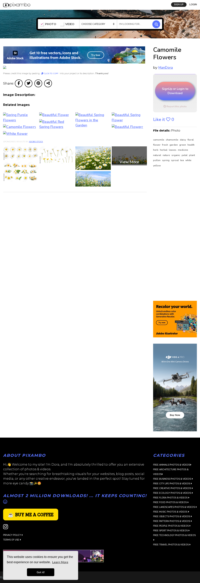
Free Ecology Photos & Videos (172, 493)
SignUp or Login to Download (175, 91)
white (188, 160)
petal (185, 155)
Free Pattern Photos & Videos (172, 521)
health (191, 144)
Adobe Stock (36, 141)
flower (157, 144)
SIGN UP (179, 4)
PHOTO (50, 24)
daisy (183, 139)
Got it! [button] (41, 572)
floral (191, 139)
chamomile (172, 139)
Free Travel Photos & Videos (171, 544)
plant (192, 155)
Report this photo (176, 106)
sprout (175, 160)
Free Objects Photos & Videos (172, 516)
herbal (164, 149)
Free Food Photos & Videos (170, 502)
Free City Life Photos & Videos (172, 483)
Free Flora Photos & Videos (170, 497)
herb (156, 149)
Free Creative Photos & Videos (172, 488)
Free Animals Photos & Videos (171, 464)
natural (157, 155)
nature (167, 155)
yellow (157, 165)
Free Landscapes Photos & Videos (174, 507)
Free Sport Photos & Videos (170, 530)
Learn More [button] (60, 562)
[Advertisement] (175, 234)
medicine (183, 149)
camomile (159, 139)
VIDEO (69, 24)
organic (176, 155)
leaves (173, 149)
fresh (165, 144)
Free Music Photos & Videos (170, 511)
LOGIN (193, 4)
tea (182, 160)
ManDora (165, 67)
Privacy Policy (12, 535)
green (183, 144)
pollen (157, 160)
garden (174, 144)
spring (166, 160)
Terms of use (11, 539)
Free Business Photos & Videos (172, 479)
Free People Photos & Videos (171, 525)
